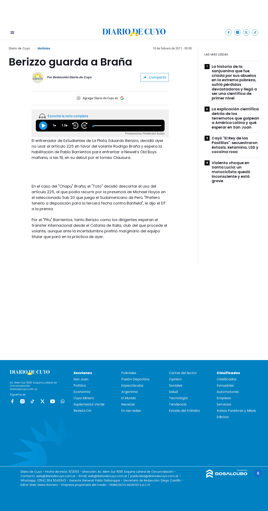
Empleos (224, 398)
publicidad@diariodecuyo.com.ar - (155, 476)
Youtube (52, 401)
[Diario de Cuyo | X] (246, 32)
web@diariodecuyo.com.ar (55, 476)
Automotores (228, 391)
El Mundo (128, 398)
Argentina (129, 391)
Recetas (128, 404)
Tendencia (177, 404)
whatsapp (62, 401)
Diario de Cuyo (19, 48)
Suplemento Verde (88, 404)
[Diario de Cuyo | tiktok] (255, 32)
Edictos (223, 416)
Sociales (175, 385)
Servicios (224, 404)
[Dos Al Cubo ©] (226, 476)
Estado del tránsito (184, 410)
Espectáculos (132, 385)
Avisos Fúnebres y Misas (236, 410)
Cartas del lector (183, 373)
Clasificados (226, 379)
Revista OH (82, 410)
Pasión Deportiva (135, 379)
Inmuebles (225, 385)
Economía (81, 391)
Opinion (175, 379)
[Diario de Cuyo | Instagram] (237, 32)
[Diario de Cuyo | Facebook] (228, 32)
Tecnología (178, 398)
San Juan (80, 379)
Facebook (12, 401)
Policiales (128, 373)
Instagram (22, 401)
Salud (173, 391)
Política (79, 385)
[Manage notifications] (258, 473)
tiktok (32, 401)
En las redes (131, 410)
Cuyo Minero (83, 398)
